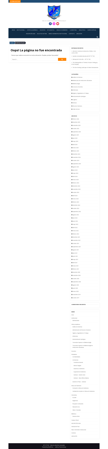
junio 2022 (75, 221)
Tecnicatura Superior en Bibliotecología (82, 342)
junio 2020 (75, 288)
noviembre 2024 (77, 157)
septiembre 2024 (77, 163)
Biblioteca (82, 30)
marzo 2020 (76, 291)
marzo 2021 (76, 266)
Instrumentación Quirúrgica (79, 96)
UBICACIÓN (79, 33)
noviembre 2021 (77, 240)
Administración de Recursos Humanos (82, 330)
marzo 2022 (76, 230)
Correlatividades (76, 356)
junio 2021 (75, 256)
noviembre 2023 (77, 189)
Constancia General (78, 362)
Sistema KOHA (76, 416)
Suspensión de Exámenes (80, 371)
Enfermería (75, 90)
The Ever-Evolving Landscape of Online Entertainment (85, 67)
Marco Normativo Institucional (58, 33)
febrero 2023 (76, 202)
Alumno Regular (77, 365)
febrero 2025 (76, 151)
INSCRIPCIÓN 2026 (30, 33)
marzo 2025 (76, 147)
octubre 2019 (76, 297)
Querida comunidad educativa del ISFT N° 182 (84, 56)
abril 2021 (75, 262)
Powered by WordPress (47, 447)
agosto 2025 (76, 135)
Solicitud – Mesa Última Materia (81, 378)
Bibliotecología (76, 83)
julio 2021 (75, 253)
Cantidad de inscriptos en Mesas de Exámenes (84, 391)
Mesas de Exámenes (62, 30)
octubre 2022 (76, 208)
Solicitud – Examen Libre (79, 375)
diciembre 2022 (76, 205)
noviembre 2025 (77, 125)
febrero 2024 (76, 183)
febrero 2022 (76, 234)
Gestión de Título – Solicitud (79, 381)
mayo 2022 (75, 224)
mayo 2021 (75, 259)
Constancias (75, 360)
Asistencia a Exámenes (79, 368)
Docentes (42, 30)
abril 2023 (75, 195)
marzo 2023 (76, 198)
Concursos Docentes (78, 87)
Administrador (76, 320)
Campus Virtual (91, 30)
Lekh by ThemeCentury (60, 447)
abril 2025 (75, 144)
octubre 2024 (76, 160)
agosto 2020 (76, 285)
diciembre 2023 (76, 186)
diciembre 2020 (76, 272)
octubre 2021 (76, 243)
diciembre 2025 (76, 122)
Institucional (21, 30)
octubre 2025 (76, 128)
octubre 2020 (76, 278)
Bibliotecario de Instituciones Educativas (82, 80)
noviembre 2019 (77, 294)
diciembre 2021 (76, 237)
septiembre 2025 (77, 131)
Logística (75, 99)
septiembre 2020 (77, 281)
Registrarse (75, 400)
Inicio (13, 30)
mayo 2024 (75, 173)
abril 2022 (75, 227)
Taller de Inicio (76, 109)
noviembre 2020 (77, 275)
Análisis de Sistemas (77, 77)
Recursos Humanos (77, 106)
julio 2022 (75, 218)
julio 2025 (75, 138)
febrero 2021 (76, 269)
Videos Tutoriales (77, 410)
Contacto (72, 33)
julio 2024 (75, 170)
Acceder (74, 397)
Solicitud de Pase (42, 33)
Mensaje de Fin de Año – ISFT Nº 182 (81, 59)
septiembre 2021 (77, 246)
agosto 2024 (76, 167)
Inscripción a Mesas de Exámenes (81, 388)
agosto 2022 (76, 214)
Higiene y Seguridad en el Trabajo (81, 93)
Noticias (75, 102)
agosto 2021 (76, 250)
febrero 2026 (76, 119)
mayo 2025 (75, 141)
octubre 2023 (76, 192)
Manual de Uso (76, 407)
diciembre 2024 (76, 154)
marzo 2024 (76, 179)
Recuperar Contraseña (78, 403)
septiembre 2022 (77, 211)
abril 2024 (75, 176)
